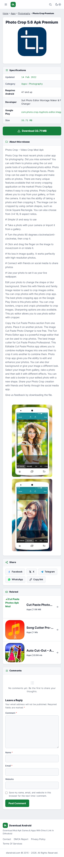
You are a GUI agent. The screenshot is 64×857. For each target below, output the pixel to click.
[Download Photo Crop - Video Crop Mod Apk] (32, 515)
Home (5, 13)
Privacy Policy (38, 839)
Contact (7, 839)
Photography (24, 13)
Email (8, 765)
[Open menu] (6, 4)
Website (9, 779)
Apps (13, 13)
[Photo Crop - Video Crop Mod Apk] (32, 441)
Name (9, 752)
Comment (11, 713)
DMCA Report (21, 839)
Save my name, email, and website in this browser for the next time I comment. (30, 794)
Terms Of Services (12, 843)
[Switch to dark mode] (58, 4)
